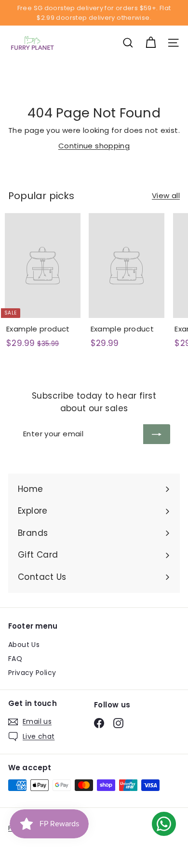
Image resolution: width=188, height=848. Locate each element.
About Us (24, 644)
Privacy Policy (32, 672)
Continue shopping (94, 146)
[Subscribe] (156, 434)
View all (166, 195)
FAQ (15, 658)
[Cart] (150, 43)
